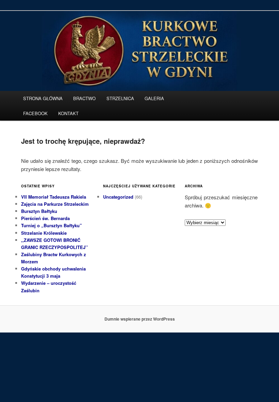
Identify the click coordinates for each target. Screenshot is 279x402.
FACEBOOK (35, 113)
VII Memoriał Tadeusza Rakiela (53, 197)
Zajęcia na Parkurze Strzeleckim (55, 204)
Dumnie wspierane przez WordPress (139, 319)
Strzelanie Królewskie (44, 233)
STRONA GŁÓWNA (43, 98)
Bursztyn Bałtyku (39, 211)
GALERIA (154, 98)
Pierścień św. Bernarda (45, 218)
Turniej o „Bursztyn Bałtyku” (51, 225)
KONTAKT (68, 113)
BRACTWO (84, 98)
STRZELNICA (120, 98)
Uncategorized (118, 197)
